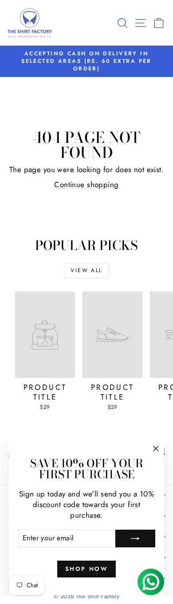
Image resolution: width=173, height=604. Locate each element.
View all (86, 270)
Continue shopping (86, 184)
